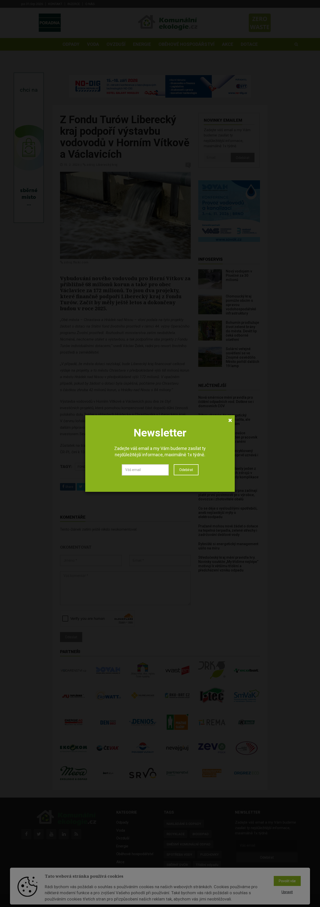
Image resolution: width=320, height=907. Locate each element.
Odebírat (186, 470)
